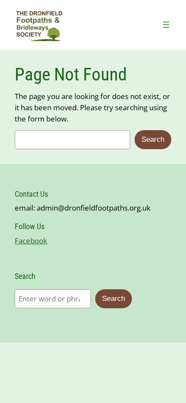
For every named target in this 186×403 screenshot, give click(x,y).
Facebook (31, 241)
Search (152, 139)
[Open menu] (166, 24)
